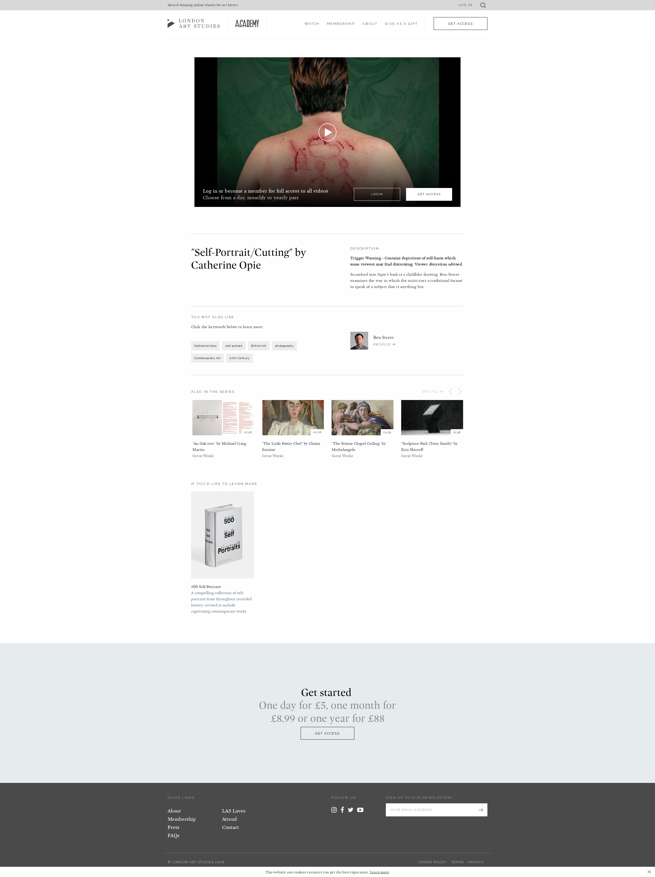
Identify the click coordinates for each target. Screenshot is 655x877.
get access (429, 194)
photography (284, 346)
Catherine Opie (205, 346)
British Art (258, 346)
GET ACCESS (460, 24)
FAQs (173, 835)
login (377, 194)
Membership (182, 819)
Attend (229, 819)
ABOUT (370, 24)
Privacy (476, 862)
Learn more (379, 872)
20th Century (239, 358)
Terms (457, 862)
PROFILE (382, 344)
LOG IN (465, 5)
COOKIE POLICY (433, 862)
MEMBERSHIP (341, 24)
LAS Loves (233, 811)
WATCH (311, 24)
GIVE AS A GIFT (401, 24)
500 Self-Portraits (206, 587)
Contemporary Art (207, 358)
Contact (230, 827)
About (174, 811)
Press (173, 827)
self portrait (233, 346)
